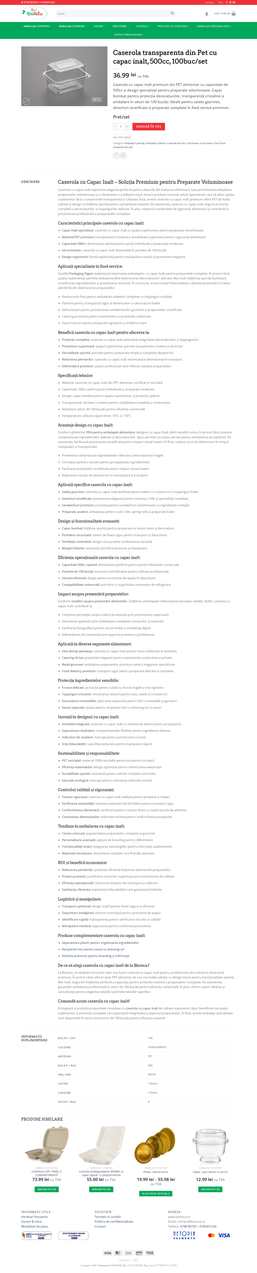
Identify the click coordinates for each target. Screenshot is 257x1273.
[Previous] (21, 1165)
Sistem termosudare (128, 34)
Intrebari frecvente (34, 1217)
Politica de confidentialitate (114, 1221)
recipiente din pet (123, 147)
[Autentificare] (207, 13)
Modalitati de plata (34, 1226)
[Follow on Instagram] (230, 2)
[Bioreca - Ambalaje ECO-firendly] (35, 13)
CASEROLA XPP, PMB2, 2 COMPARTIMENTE (47, 1173)
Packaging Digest (81, 273)
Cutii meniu (192, 143)
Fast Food (119, 26)
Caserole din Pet (176, 143)
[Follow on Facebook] (227, 2)
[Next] (235, 1165)
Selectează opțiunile (156, 1193)
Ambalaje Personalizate (213, 26)
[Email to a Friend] (123, 155)
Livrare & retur (31, 1221)
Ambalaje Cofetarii (36, 26)
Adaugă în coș (148, 126)
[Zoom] (26, 101)
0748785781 (188, 1226)
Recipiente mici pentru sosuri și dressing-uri (93, 949)
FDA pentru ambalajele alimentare (110, 432)
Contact (209, 2)
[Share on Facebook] (116, 155)
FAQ (220, 2)
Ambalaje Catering (71, 26)
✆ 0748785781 (29, 2)
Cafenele (142, 26)
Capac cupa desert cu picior (210, 1172)
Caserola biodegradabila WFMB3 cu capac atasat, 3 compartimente (101, 1173)
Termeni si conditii (108, 1217)
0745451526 (48, 2)
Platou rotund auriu (155, 1172)
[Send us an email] (234, 2)
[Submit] (172, 13)
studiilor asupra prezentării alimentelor (99, 601)
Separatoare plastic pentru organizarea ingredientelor (100, 943)
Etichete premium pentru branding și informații (95, 956)
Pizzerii (98, 26)
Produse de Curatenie (172, 26)
